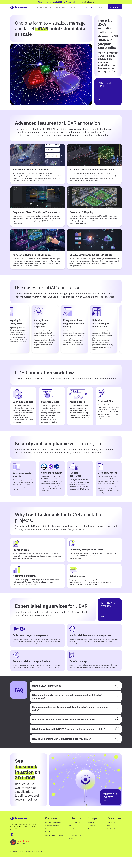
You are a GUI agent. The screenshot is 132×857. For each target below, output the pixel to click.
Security (48, 832)
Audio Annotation (75, 829)
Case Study (111, 822)
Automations (49, 829)
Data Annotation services (54, 835)
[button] (42, 6)
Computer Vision (74, 832)
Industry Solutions (75, 822)
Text (70, 825)
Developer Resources (114, 829)
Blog (108, 825)
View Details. (89, 2)
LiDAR (71, 838)
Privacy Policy (92, 829)
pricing (88, 7)
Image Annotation (75, 835)
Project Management (52, 825)
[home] (18, 7)
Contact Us (91, 825)
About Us (91, 822)
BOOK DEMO (114, 7)
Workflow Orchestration (53, 822)
